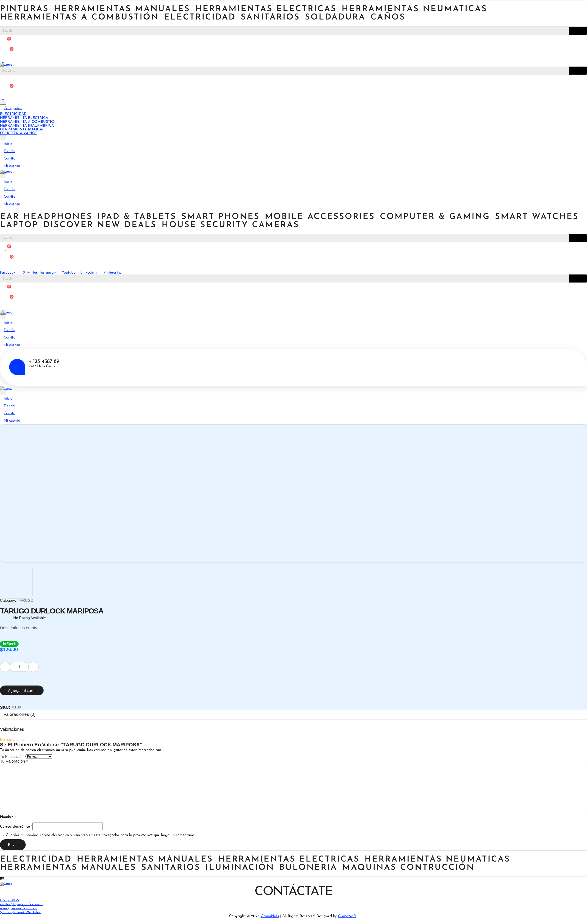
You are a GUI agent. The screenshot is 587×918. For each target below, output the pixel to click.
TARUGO (25, 600)
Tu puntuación (13, 756)
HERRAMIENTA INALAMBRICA (27, 125)
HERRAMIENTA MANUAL (22, 129)
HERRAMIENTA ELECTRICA (24, 118)
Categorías (13, 108)
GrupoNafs (270, 916)
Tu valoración (14, 761)
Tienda (9, 151)
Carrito (9, 158)
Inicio (8, 144)
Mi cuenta (12, 166)
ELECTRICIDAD (13, 114)
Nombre (8, 817)
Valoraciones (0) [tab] (19, 714)
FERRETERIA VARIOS (18, 133)
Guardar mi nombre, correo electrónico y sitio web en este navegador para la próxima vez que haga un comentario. (100, 835)
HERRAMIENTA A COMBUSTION (28, 122)
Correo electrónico (16, 826)
